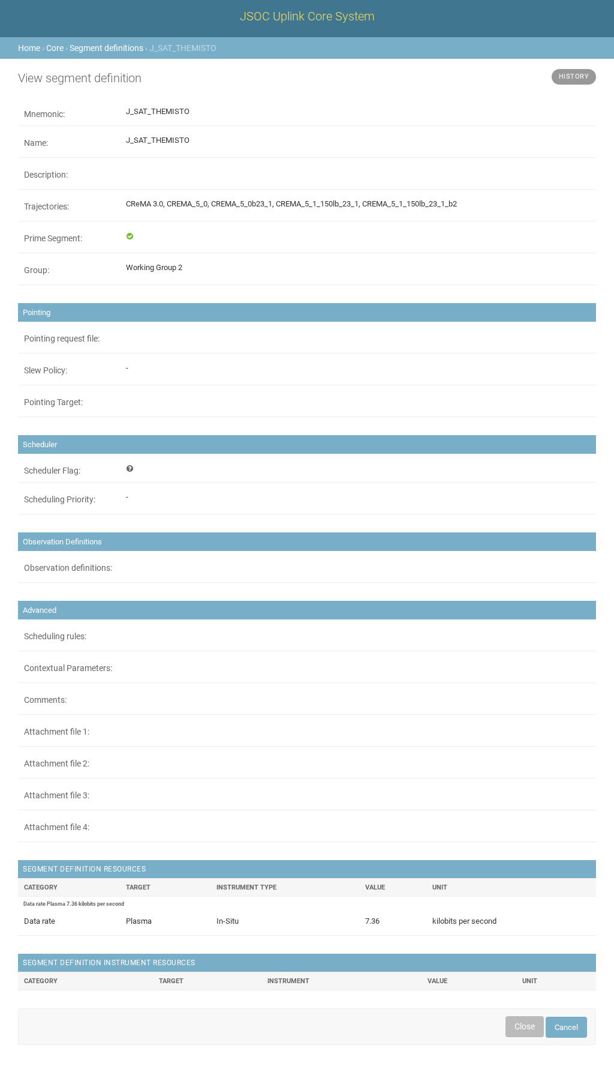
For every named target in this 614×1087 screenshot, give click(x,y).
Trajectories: (46, 206)
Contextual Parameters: (68, 668)
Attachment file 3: (56, 795)
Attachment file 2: (56, 763)
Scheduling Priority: (59, 499)
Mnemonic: (44, 114)
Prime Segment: (53, 238)
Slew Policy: (45, 370)
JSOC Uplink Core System (307, 16)
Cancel (566, 1027)
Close (524, 1026)
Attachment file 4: (56, 827)
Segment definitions (106, 48)
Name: (36, 143)
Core (55, 48)
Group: (36, 270)
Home (29, 48)
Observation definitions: (68, 568)
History (574, 76)
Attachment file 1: (56, 731)
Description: (46, 174)
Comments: (45, 700)
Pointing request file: (62, 338)
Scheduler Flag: (52, 470)
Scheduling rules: (55, 636)
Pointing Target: (53, 402)
